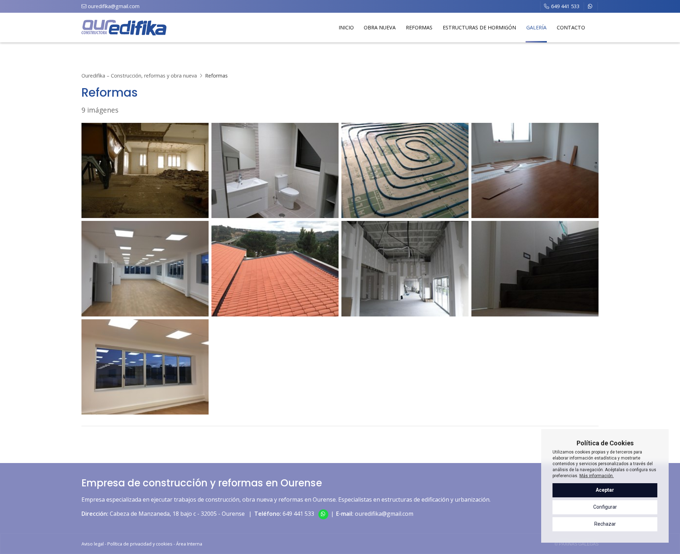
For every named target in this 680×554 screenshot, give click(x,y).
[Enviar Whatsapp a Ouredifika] (590, 6)
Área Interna (189, 544)
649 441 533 (298, 514)
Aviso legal (92, 544)
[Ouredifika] (123, 28)
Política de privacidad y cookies (139, 544)
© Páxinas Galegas (577, 544)
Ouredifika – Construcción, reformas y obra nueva (139, 75)
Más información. (596, 475)
